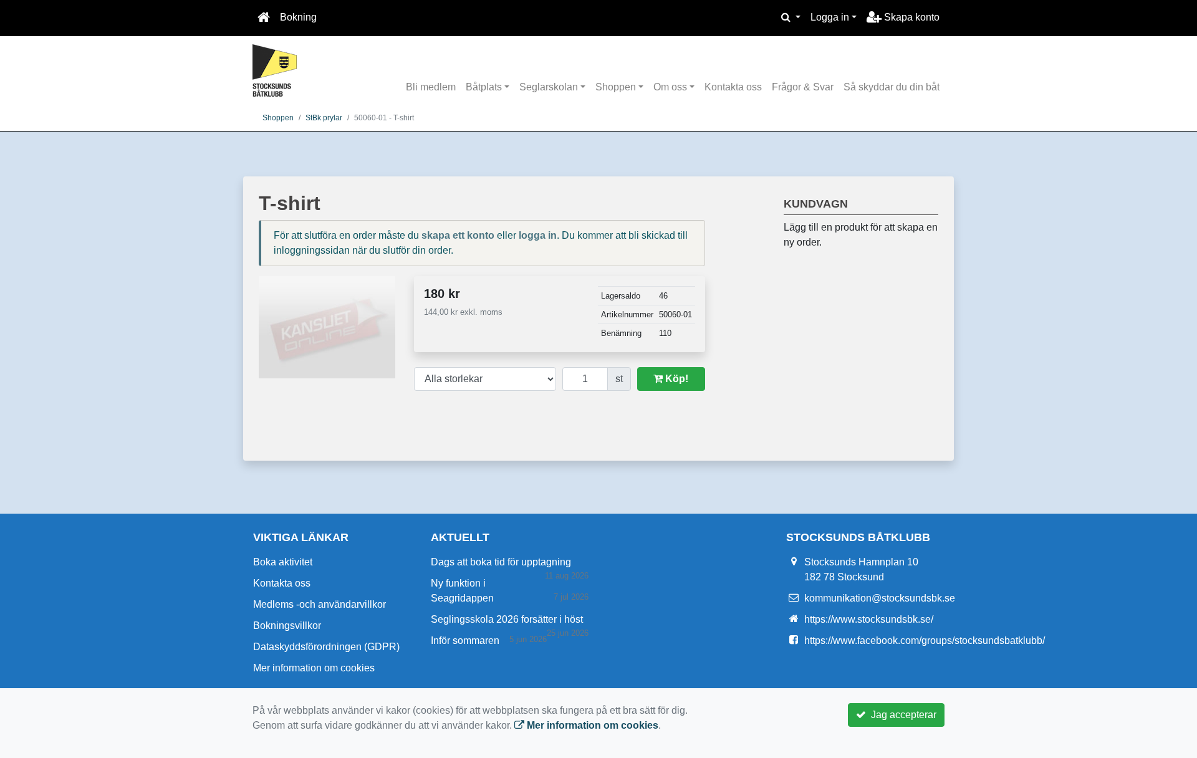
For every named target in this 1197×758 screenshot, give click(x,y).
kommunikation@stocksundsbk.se (879, 598)
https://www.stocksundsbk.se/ (868, 619)
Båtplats (484, 87)
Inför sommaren (465, 640)
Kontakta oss (733, 87)
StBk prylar (323, 117)
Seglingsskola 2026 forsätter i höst (507, 619)
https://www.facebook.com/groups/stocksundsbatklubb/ (924, 640)
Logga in (829, 17)
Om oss (670, 87)
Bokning (298, 17)
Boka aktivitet (282, 562)
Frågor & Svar (803, 87)
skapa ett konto (457, 235)
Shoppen (615, 87)
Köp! (675, 378)
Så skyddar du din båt (892, 87)
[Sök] (790, 17)
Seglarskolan (548, 87)
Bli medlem (431, 87)
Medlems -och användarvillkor (319, 604)
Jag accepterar (901, 714)
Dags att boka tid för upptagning (501, 562)
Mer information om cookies (314, 668)
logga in (538, 235)
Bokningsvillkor (287, 625)
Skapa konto (911, 17)
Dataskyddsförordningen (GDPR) (326, 646)
